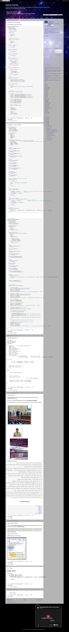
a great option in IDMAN (12, 523)
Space (23, 17)
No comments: (27, 387)
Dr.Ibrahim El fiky (11, 395)
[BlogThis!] (8, 119)
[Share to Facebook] (10, 119)
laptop (46, 95)
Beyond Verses (32, 17)
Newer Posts (10, 599)
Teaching (18, 17)
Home (8, 17)
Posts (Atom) (14, 602)
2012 (47, 118)
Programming (14, 120)
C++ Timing (9, 568)
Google (46, 92)
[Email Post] (32, 387)
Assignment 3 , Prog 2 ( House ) (14, 124)
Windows (46, 113)
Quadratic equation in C (12, 338)
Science (41, 17)
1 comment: (27, 594)
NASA (27, 17)
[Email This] (7, 119)
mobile (46, 100)
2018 (47, 117)
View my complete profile (49, 26)
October (48, 128)
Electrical (46, 88)
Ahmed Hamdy (11, 5)
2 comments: (27, 583)
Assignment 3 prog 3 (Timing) (13, 22)
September (49, 139)
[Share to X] (9, 119)
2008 (47, 124)
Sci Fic (51, 17)
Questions (46, 104)
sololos (37, 629)
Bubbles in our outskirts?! (49, 31)
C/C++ (11, 390)
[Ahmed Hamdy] (48, 63)
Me (37, 17)
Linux (46, 96)
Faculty (11, 518)
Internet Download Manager (16, 535)
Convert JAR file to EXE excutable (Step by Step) (53, 70)
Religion (46, 105)
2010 (47, 121)
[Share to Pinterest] (11, 119)
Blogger (44, 629)
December (49, 125)
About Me (13, 17)
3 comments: (27, 561)
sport (45, 110)
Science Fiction (47, 108)
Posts (56, 50)
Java (11, 120)
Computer (47, 17)
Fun (45, 91)
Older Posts (39, 599)
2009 (47, 122)
